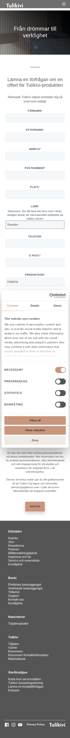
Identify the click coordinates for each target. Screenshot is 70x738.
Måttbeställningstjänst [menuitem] (22, 553)
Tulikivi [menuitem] (13, 637)
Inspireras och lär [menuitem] (19, 556)
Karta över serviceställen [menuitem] (24, 679)
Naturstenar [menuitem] (16, 616)
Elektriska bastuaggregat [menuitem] (24, 584)
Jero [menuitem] (11, 541)
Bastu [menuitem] (12, 577)
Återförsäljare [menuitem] (17, 672)
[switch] (60, 381)
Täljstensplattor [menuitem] (18, 623)
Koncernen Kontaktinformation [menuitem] (28, 655)
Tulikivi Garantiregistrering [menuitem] (25, 682)
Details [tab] (34, 305)
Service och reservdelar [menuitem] (24, 560)
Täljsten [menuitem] (13, 643)
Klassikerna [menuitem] (16, 545)
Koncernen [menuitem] (15, 651)
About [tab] (57, 305)
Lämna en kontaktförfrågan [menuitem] (25, 686)
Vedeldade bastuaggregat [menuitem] (25, 588)
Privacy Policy (36, 724)
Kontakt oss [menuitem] (16, 599)
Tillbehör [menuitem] (14, 592)
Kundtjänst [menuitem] (15, 564)
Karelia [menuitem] (13, 538)
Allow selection (35, 430)
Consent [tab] (12, 305)
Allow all (35, 420)
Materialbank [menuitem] (16, 658)
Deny (35, 440)
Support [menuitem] (13, 595)
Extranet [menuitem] (13, 690)
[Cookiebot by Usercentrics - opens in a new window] (50, 295)
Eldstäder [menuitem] (15, 531)
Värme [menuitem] (12, 647)
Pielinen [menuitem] (13, 549)
